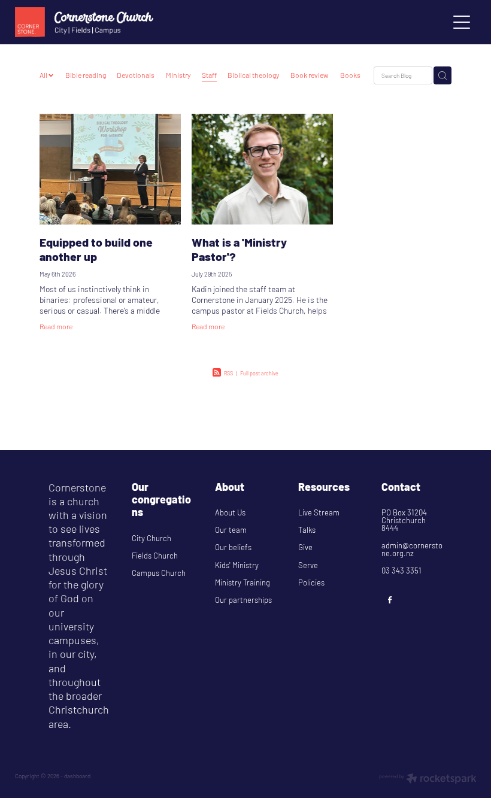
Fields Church (155, 555)
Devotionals (135, 75)
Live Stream (319, 512)
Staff (209, 75)
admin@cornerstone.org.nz (411, 549)
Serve (308, 565)
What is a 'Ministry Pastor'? (239, 249)
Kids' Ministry (237, 565)
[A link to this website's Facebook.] (390, 599)
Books (350, 75)
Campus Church (159, 573)
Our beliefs (233, 547)
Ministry (178, 75)
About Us (231, 512)
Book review (309, 75)
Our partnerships (243, 600)
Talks (307, 530)
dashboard (77, 775)
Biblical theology (253, 75)
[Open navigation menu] (461, 22)
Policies (311, 582)
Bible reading (85, 75)
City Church (151, 538)
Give (305, 547)
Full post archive (259, 373)
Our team (231, 530)
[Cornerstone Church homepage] (188, 22)
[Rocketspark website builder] (428, 779)
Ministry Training (242, 582)
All (44, 75)
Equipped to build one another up (96, 249)
